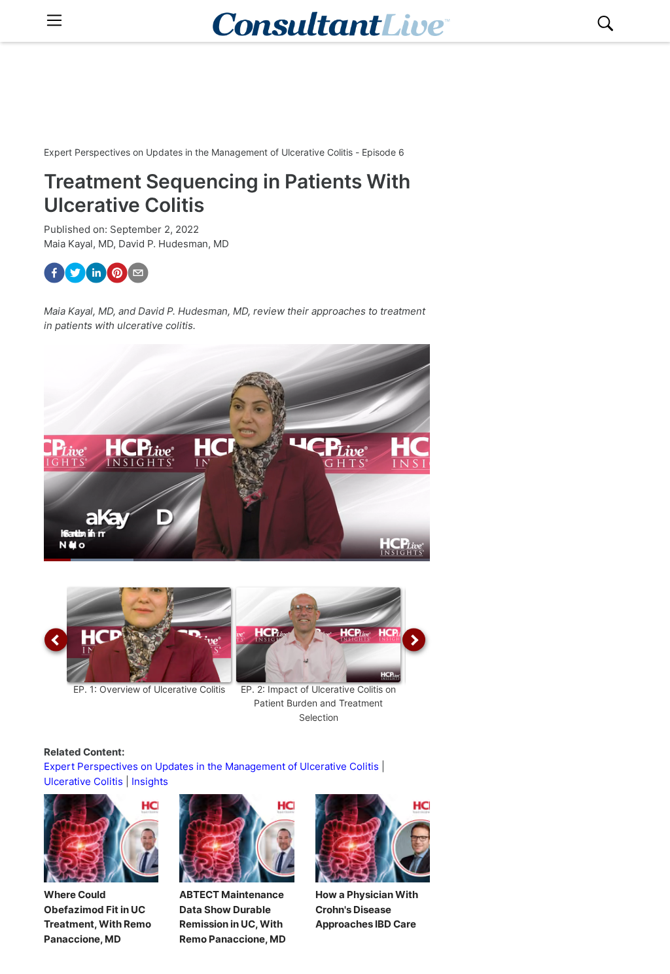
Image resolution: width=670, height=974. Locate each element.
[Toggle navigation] (54, 20)
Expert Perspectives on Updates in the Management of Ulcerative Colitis (211, 766)
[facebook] (54, 272)
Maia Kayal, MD (78, 243)
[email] (138, 272)
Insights (150, 781)
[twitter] (75, 272)
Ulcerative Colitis (83, 781)
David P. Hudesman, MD (173, 243)
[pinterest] (117, 272)
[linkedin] (96, 272)
